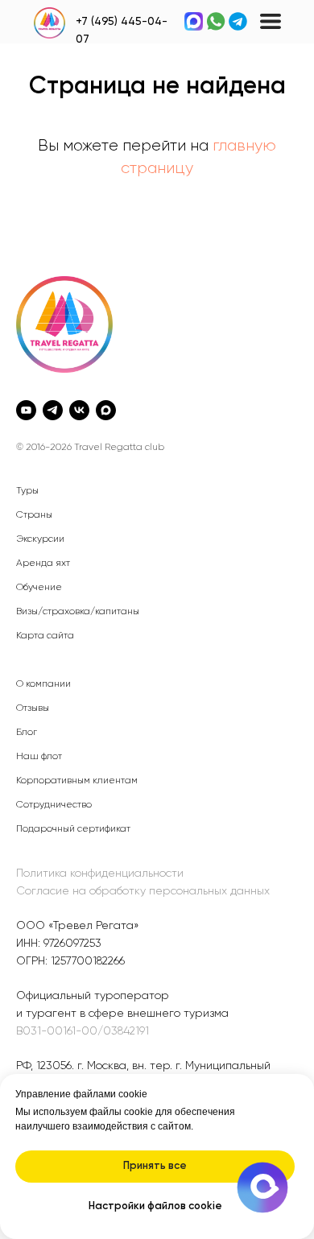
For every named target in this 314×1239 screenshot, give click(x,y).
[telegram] (53, 410)
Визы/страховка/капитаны (77, 612)
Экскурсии (40, 539)
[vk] (79, 410)
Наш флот (39, 757)
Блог (26, 732)
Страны (34, 515)
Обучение (39, 588)
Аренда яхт (43, 563)
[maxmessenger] (106, 410)
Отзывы (32, 708)
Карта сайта (45, 636)
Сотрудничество (54, 805)
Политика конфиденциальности (100, 873)
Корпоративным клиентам (77, 781)
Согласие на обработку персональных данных (143, 891)
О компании (43, 684)
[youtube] (26, 410)
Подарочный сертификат (73, 829)
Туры (27, 491)
